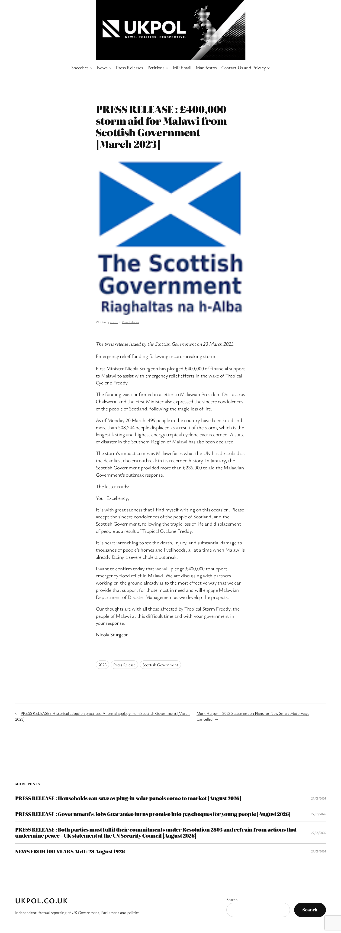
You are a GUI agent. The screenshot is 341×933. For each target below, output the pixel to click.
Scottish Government (160, 664)
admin (114, 322)
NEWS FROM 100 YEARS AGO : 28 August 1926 (70, 851)
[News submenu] (110, 67)
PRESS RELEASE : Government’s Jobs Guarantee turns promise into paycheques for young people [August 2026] (152, 814)
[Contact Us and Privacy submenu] (268, 67)
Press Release (124, 664)
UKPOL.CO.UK (41, 900)
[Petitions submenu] (167, 67)
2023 (102, 664)
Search (232, 899)
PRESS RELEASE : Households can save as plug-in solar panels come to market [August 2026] (128, 798)
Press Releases (130, 322)
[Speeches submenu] (91, 67)
